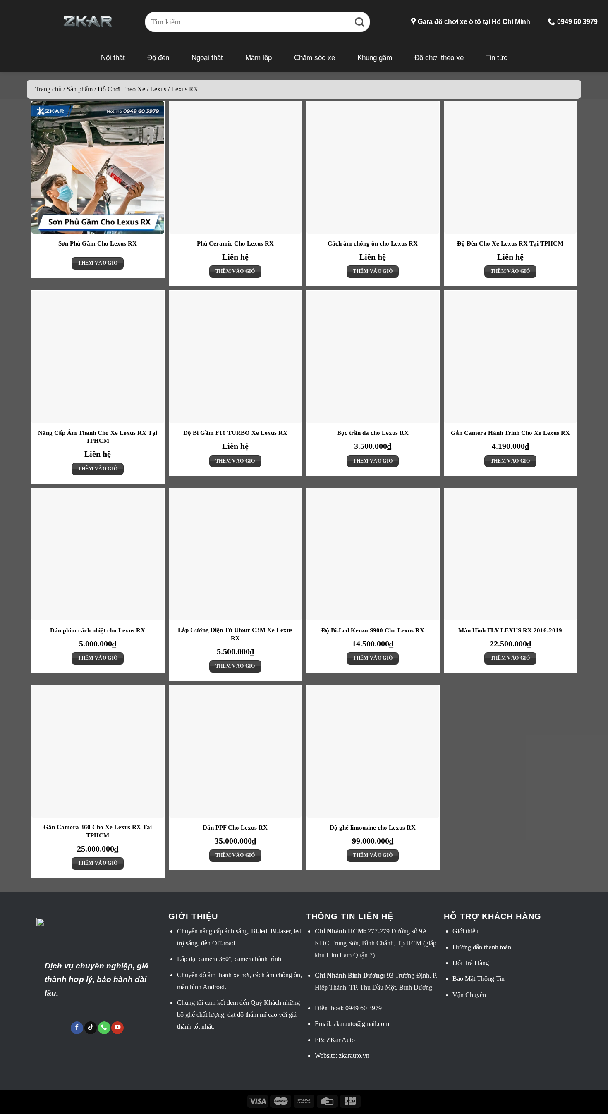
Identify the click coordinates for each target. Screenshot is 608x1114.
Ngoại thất (207, 58)
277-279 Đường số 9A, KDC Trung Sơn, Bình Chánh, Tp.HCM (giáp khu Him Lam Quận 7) (375, 943)
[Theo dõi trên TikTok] (90, 1027)
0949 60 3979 (363, 1007)
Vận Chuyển (469, 994)
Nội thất (113, 58)
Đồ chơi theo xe (439, 58)
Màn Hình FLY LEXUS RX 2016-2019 (510, 630)
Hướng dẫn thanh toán (481, 947)
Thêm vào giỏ (97, 262)
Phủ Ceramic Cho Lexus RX (235, 243)
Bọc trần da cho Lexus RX (373, 432)
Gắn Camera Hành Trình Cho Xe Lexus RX (510, 432)
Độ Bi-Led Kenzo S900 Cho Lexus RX (372, 630)
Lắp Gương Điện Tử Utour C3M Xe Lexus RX (235, 634)
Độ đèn (158, 58)
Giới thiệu (465, 931)
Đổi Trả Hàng (470, 962)
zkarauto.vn (354, 1055)
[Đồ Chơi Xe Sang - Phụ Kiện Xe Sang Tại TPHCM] (88, 22)
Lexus (158, 89)
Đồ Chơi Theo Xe (121, 89)
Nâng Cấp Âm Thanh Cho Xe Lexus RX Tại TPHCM (97, 436)
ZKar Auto (340, 1039)
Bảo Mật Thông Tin (478, 978)
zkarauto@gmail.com (361, 1023)
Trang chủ (48, 89)
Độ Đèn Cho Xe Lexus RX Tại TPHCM (510, 243)
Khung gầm (374, 58)
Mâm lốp (258, 58)
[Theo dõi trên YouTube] (117, 1027)
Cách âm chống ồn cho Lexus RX (373, 243)
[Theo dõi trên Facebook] (77, 1027)
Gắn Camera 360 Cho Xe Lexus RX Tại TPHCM (97, 831)
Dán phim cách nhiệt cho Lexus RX (97, 630)
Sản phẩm (80, 89)
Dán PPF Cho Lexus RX (235, 827)
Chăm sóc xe (314, 58)
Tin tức (496, 58)
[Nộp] (359, 22)
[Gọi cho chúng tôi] (104, 1027)
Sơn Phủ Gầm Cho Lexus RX (97, 243)
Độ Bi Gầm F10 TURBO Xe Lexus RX (235, 432)
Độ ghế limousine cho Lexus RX (373, 827)
